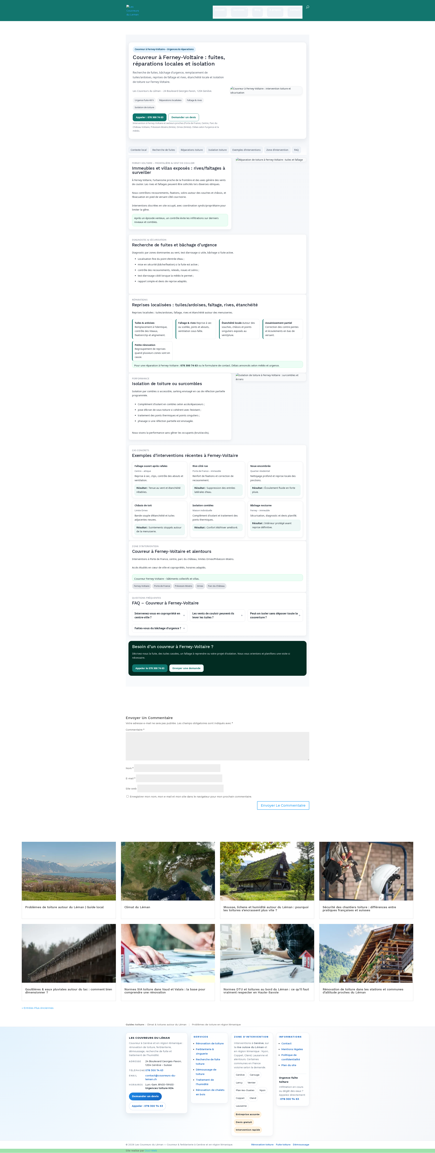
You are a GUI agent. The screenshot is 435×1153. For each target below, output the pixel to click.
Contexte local (139, 149)
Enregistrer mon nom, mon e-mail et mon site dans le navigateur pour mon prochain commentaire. (191, 796)
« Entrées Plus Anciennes (38, 1008)
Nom (129, 768)
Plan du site (288, 1065)
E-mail (130, 778)
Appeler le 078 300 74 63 (149, 668)
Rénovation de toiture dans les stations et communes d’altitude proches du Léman (363, 990)
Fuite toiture (283, 1144)
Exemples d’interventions (246, 149)
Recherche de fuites (163, 149)
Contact (295, 9)
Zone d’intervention (277, 149)
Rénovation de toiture (210, 1043)
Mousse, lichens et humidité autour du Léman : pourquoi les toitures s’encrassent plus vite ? (266, 908)
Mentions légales (292, 1049)
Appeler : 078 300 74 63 (149, 117)
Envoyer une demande (186, 668)
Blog (257, 9)
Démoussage (301, 1144)
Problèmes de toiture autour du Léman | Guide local (64, 907)
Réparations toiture (192, 149)
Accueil (219, 9)
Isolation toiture (217, 149)
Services (238, 9)
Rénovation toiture (262, 1144)
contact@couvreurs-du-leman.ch (160, 1077)
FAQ (296, 149)
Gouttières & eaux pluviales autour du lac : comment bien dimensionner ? (68, 990)
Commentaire (135, 729)
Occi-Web (151, 1150)
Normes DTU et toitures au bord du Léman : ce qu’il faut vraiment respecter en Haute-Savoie (266, 990)
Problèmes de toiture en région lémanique (216, 1024)
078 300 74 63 (154, 1070)
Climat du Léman (137, 907)
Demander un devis (183, 117)
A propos (275, 9)
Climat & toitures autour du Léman (166, 1024)
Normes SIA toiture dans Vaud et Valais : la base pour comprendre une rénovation (164, 990)
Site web (131, 788)
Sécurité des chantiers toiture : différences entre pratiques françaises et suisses (359, 908)
